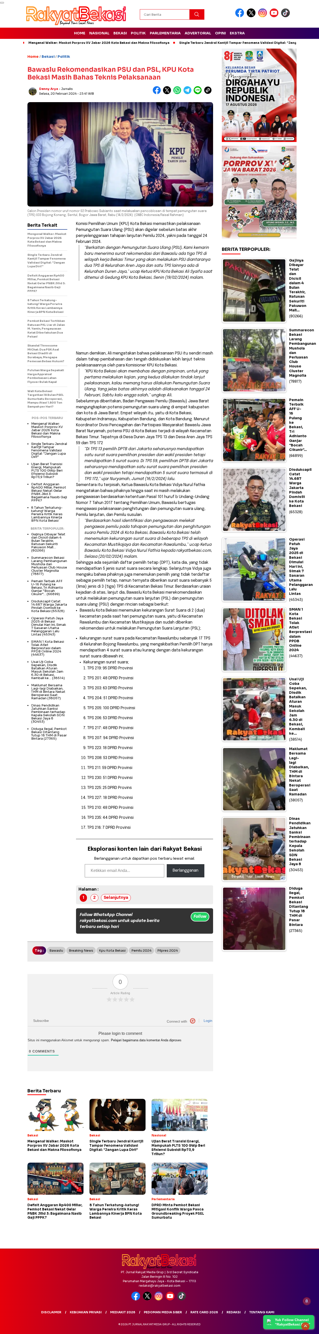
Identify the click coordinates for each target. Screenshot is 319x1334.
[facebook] (240, 16)
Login (207, 1021)
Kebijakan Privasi (86, 1312)
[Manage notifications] (307, 1301)
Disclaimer (51, 1312)
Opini (220, 33)
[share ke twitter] (168, 93)
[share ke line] (199, 93)
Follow (200, 916)
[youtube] (275, 16)
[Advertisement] (144, 316)
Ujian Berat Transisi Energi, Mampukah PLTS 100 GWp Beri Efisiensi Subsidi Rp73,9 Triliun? (47, 470)
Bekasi (120, 33)
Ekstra (237, 33)
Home (79, 33)
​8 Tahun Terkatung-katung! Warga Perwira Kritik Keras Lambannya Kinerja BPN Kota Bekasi (47, 514)
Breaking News (81, 950)
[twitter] (252, 16)
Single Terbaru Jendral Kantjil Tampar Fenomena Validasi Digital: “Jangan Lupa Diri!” (249, 43)
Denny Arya (48, 89)
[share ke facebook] (158, 93)
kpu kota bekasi (112, 950)
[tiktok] (286, 16)
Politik (138, 33)
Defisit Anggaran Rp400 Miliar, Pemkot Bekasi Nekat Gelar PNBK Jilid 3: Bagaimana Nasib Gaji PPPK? (49, 492)
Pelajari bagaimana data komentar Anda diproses (146, 1040)
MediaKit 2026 (122, 1312)
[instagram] (263, 16)
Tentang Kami (261, 1312)
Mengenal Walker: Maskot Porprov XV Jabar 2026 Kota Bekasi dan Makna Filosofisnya (98, 43)
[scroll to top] (305, 1326)
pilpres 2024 (167, 950)
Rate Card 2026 (204, 1312)
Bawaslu (56, 950)
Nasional (99, 33)
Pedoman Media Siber (163, 1312)
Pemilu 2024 (141, 950)
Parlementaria (165, 33)
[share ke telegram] (188, 93)
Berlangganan (185, 870)
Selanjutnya (116, 898)
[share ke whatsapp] (178, 93)
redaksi (234, 1312)
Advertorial (198, 33)
